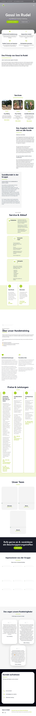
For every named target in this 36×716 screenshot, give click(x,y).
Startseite (13, 710)
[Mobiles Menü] (33, 5)
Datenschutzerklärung (24, 710)
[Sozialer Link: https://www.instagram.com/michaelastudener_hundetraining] (33, 1)
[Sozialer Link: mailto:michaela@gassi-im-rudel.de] (5, 712)
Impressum (18, 710)
